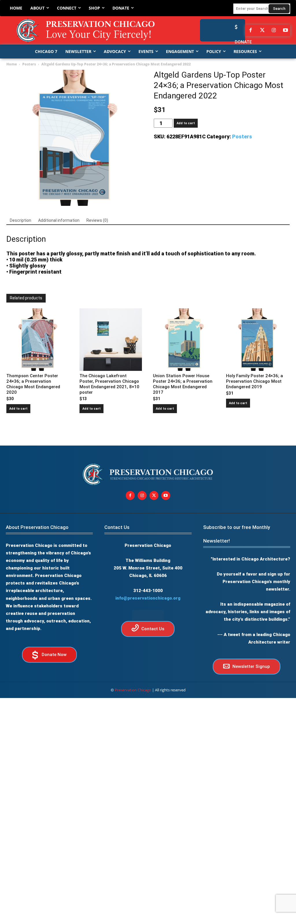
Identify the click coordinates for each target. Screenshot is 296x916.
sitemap (148, 615)
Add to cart (186, 123)
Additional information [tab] (58, 220)
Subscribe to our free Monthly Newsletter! (236, 534)
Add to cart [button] (18, 409)
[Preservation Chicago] (86, 30)
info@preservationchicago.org (147, 598)
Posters (29, 64)
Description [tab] (20, 220)
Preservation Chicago (133, 690)
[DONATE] (234, 27)
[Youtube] (165, 495)
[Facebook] (250, 30)
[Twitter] (262, 30)
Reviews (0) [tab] (97, 220)
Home (11, 64)
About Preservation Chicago (37, 527)
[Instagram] (273, 30)
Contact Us (117, 527)
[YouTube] (285, 30)
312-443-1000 (148, 590)
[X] (153, 495)
